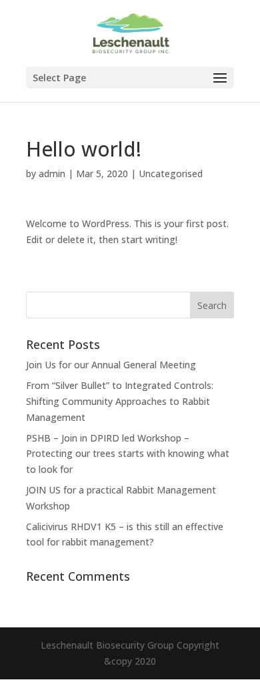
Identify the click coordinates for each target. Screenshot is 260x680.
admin (52, 173)
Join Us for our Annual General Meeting (111, 364)
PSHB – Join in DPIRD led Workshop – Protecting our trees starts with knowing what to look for (127, 454)
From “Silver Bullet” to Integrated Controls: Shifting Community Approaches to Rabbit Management (119, 401)
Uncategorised (171, 173)
